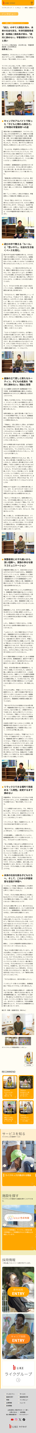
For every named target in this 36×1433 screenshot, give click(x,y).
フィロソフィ (10, 1394)
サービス (22, 1394)
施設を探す (9, 1397)
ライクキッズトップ (7, 7)
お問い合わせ (13, 1412)
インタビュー (18, 7)
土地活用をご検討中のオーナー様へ (18, 1410)
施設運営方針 (24, 1397)
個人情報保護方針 (11, 1414)
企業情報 (9, 1403)
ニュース (22, 1403)
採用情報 (9, 1406)
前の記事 (29, 1065)
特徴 (7, 1400)
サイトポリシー (23, 1414)
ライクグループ (18, 1374)
